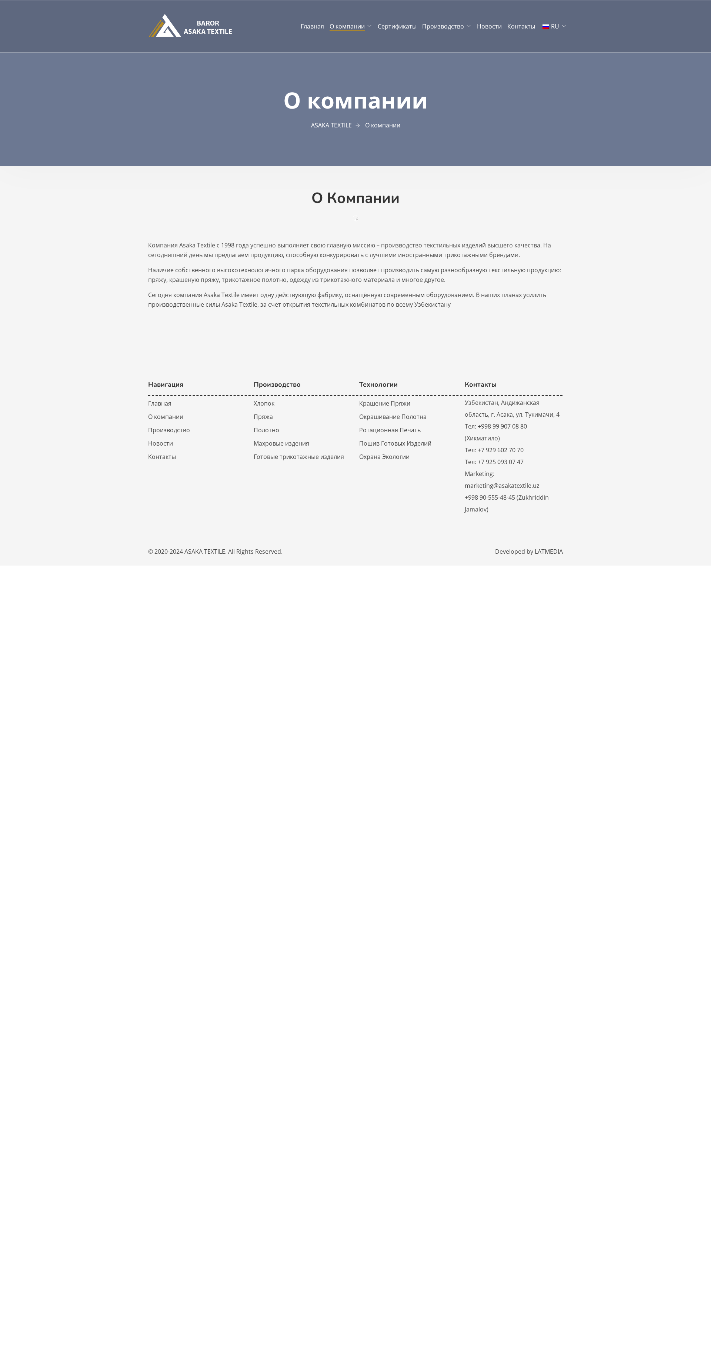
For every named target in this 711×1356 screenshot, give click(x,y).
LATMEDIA (549, 551)
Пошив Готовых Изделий (395, 443)
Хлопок (264, 403)
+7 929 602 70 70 (501, 450)
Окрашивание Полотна (393, 417)
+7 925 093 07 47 (501, 462)
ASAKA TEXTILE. (205, 551)
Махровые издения (281, 443)
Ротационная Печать (390, 430)
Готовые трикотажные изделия (299, 457)
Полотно (266, 430)
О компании (347, 26)
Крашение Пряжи (384, 403)
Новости (489, 26)
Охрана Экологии (384, 457)
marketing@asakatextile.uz (502, 486)
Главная (312, 26)
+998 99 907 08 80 (502, 426)
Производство (443, 26)
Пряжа (263, 417)
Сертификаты (397, 26)
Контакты (521, 26)
